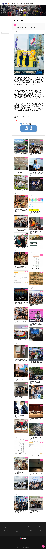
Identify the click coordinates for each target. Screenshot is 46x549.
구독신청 (3, 30)
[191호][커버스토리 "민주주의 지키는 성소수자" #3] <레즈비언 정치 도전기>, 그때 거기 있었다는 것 (21, 511)
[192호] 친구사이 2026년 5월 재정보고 (20, 453)
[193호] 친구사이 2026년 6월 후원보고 (20, 284)
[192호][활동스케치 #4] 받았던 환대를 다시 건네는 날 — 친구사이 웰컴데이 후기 (36, 382)
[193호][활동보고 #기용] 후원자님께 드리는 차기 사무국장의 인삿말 (21, 172)
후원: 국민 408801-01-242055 (4, 0)
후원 (24, 3)
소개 (12, 3)
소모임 (5, 32)
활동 (15, 3)
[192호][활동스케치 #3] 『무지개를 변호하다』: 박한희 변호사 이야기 (20, 378)
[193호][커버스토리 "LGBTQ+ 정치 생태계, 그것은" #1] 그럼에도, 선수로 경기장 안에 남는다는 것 (36, 173)
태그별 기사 (3, 28)
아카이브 (27, 3)
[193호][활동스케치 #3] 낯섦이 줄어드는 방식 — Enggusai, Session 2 (21, 230)
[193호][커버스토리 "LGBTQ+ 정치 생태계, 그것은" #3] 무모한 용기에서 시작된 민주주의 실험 (36, 193)
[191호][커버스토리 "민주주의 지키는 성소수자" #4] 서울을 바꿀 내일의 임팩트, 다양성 (36, 511)
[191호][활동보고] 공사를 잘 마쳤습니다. (36, 473)
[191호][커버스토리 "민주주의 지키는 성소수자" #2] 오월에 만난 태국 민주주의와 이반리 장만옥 (36, 492)
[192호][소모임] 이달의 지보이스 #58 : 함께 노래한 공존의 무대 (36, 419)
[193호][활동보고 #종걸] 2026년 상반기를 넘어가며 (36, 154)
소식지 (23, 12)
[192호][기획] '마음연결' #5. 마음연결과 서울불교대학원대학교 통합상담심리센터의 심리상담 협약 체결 (21, 435)
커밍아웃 (21, 3)
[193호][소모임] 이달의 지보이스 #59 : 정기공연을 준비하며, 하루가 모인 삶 (20, 267)
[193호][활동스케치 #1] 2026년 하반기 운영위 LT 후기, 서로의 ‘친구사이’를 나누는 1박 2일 (21, 210)
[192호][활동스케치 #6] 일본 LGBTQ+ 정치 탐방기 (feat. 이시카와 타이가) (36, 400)
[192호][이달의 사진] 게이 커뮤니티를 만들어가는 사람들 (35, 305)
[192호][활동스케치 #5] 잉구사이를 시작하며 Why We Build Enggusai (20, 397)
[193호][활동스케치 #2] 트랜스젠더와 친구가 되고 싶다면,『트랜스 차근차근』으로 (36, 212)
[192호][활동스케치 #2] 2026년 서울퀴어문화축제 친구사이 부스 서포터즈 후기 (36, 362)
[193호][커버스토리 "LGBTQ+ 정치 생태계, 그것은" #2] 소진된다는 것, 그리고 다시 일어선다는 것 (21, 190)
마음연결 (2, 20)
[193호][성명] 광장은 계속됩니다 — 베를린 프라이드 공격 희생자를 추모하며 (21, 303)
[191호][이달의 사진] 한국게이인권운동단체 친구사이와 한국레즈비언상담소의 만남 (20, 472)
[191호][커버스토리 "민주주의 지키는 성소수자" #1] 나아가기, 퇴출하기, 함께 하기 (21, 492)
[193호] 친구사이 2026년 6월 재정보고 (36, 268)
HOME (18, 12)
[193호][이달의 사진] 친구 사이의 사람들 (21, 153)
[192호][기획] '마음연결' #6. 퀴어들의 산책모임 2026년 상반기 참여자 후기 (35, 438)
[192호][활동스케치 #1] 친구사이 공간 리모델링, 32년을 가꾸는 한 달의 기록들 (21, 360)
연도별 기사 (26, 12)
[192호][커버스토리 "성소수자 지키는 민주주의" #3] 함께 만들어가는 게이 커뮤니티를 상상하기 (35, 343)
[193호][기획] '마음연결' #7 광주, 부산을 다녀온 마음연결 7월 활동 (36, 232)
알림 (17, 3)
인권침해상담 (32, 3)
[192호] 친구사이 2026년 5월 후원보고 (36, 455)
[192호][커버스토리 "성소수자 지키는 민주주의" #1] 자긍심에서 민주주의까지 (36, 324)
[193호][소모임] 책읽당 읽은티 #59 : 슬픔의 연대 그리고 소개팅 (35, 250)
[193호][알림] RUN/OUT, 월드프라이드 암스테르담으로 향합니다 (36, 286)
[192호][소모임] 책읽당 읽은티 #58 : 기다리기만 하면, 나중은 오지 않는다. (20, 416)
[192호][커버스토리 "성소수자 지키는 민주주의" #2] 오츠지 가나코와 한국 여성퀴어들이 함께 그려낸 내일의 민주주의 (21, 340)
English (33, 0)
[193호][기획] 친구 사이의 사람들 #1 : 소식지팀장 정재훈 (20, 248)
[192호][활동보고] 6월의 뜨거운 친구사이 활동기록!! (21, 322)
